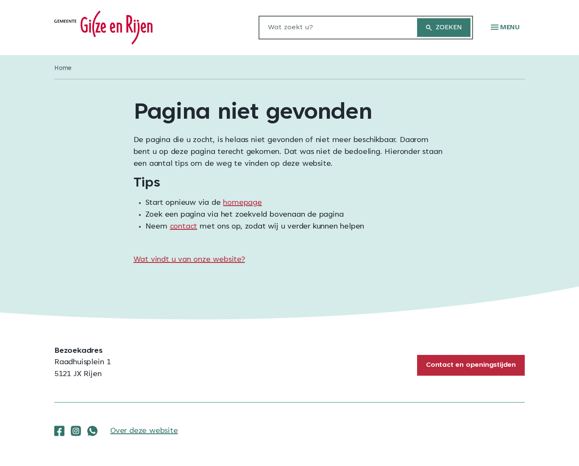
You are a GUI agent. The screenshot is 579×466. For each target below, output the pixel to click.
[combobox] (334, 27)
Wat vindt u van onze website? (189, 260)
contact (184, 227)
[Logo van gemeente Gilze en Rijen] (103, 28)
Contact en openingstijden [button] (471, 365)
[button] (505, 27)
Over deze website (144, 431)
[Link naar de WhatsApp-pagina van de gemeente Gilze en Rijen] (92, 431)
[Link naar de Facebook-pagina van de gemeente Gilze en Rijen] (59, 431)
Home (63, 68)
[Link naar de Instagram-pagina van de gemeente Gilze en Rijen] (76, 431)
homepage (242, 203)
